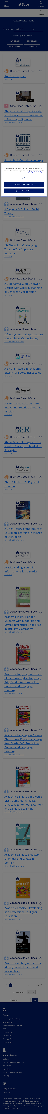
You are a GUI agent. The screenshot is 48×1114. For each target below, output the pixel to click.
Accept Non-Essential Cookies (24, 184)
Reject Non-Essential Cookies (24, 191)
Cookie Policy (38, 172)
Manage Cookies (24, 178)
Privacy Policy (29, 172)
